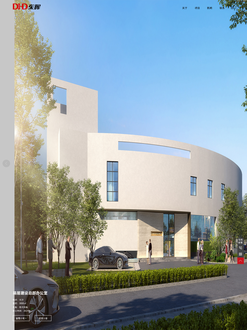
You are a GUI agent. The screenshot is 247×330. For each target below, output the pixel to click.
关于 (184, 8)
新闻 (209, 8)
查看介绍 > (21, 318)
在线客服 (240, 241)
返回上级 (43, 318)
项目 (197, 8)
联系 (222, 8)
